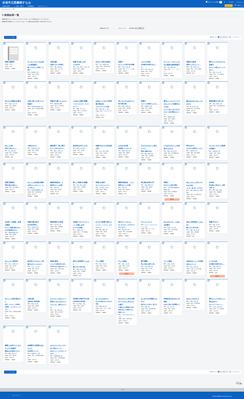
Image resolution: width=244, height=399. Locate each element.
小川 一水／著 (35, 266)
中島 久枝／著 (58, 67)
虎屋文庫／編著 (58, 103)
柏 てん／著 (170, 306)
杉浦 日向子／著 (35, 148)
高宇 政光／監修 (217, 190)
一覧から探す (19, 6)
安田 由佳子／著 (217, 103)
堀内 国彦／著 (149, 185)
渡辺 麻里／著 (149, 153)
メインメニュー (5, 9)
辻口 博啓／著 (171, 67)
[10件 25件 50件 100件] (141, 28)
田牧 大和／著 (126, 106)
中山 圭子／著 (57, 224)
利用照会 (31, 6)
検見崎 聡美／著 (58, 356)
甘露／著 (147, 306)
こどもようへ (240, 2)
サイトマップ (16, 395)
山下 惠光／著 (149, 266)
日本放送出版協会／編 (37, 106)
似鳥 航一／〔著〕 (104, 109)
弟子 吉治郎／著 (13, 263)
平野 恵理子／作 (194, 67)
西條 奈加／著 (126, 150)
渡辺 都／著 (34, 303)
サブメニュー (43, 6)
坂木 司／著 (216, 224)
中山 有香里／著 (103, 64)
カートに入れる (10, 37)
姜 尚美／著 (12, 150)
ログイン (228, 5)
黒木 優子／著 (103, 229)
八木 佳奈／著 (58, 310)
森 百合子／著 (194, 106)
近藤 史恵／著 (194, 301)
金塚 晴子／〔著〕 (36, 353)
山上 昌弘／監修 (103, 151)
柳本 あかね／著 (172, 151)
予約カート (240, 5)
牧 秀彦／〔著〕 (81, 303)
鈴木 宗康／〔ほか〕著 (83, 67)
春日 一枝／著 (81, 148)
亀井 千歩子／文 (58, 150)
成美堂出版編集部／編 (37, 190)
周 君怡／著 (80, 230)
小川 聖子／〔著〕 (104, 187)
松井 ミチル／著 (217, 72)
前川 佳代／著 (194, 266)
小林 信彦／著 (34, 227)
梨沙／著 (56, 187)
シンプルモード (235, 37)
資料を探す (6, 6)
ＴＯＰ (122, 389)
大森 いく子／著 (13, 103)
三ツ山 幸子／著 (217, 306)
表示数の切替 (133, 28)
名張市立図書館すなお (16, 2)
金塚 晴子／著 (34, 72)
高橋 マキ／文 (81, 108)
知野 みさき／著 (194, 230)
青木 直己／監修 (81, 185)
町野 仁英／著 (102, 306)
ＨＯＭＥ (231, 2)
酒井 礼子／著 (125, 229)
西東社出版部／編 (13, 232)
